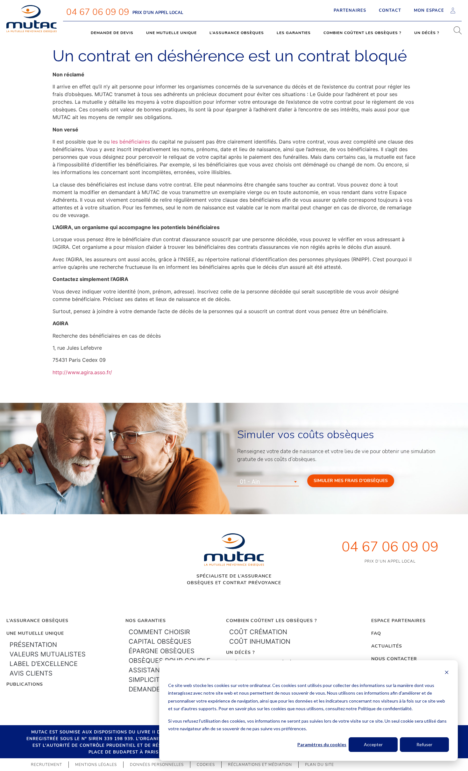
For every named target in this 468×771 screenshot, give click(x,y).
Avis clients (31, 673)
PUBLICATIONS (24, 684)
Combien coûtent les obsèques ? (362, 32)
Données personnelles (157, 764)
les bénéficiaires (130, 141)
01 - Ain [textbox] (250, 481)
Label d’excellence (44, 664)
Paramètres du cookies (321, 744)
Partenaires (350, 10)
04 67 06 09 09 (97, 12)
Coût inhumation (259, 641)
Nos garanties (145, 621)
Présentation (33, 644)
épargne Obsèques (162, 651)
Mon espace (429, 10)
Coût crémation (258, 632)
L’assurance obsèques (236, 32)
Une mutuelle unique (171, 32)
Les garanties (294, 32)
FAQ (376, 633)
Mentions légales (96, 764)
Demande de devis (112, 32)
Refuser (424, 744)
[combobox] (268, 481)
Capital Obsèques (160, 641)
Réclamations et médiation (260, 764)
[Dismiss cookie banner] (446, 673)
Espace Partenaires (398, 621)
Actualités (386, 646)
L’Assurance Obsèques (37, 621)
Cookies (206, 764)
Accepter (373, 744)
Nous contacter (394, 659)
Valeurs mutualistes (48, 654)
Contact (390, 10)
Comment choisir (159, 632)
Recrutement (46, 764)
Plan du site (319, 764)
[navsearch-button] (455, 32)
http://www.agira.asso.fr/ (82, 372)
